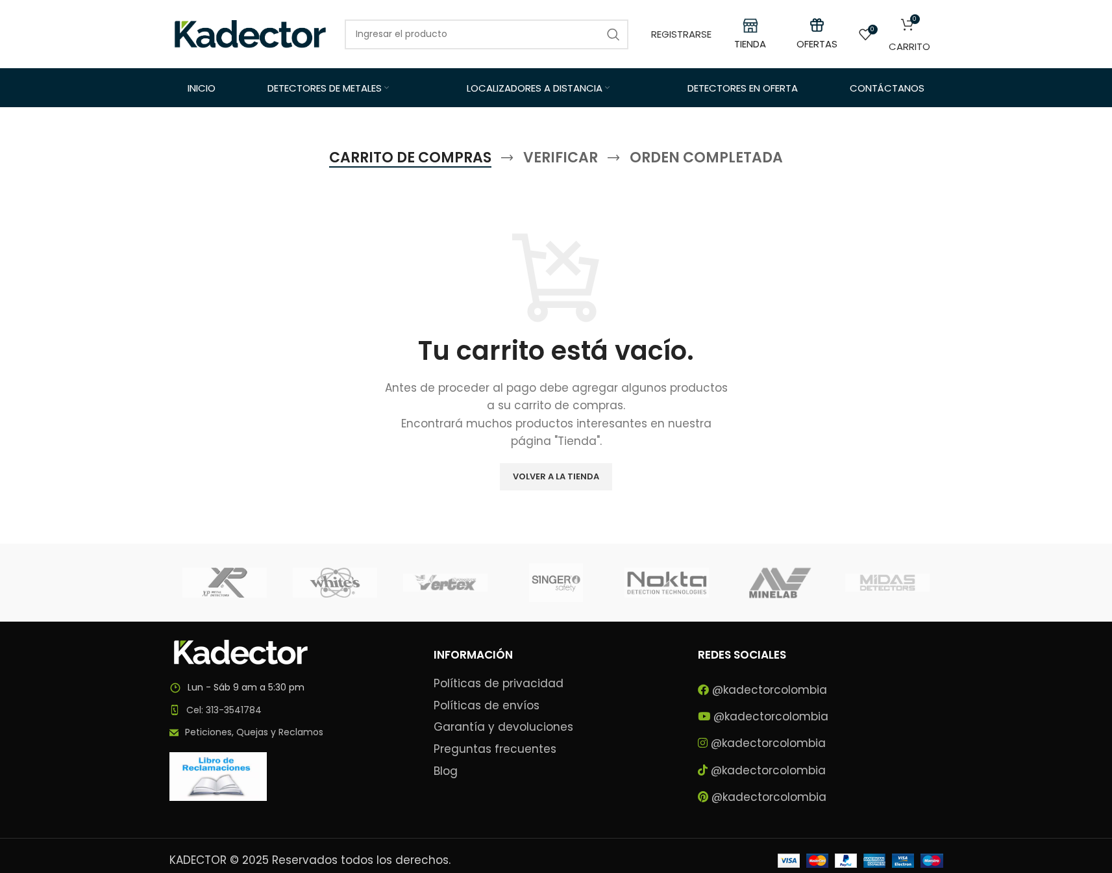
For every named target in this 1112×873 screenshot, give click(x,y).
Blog (446, 771)
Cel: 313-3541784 (224, 709)
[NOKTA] (667, 582)
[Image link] (240, 651)
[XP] (224, 582)
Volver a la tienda (556, 476)
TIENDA (750, 44)
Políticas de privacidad (498, 683)
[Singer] (555, 582)
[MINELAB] (777, 582)
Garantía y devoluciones (503, 727)
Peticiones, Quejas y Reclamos (254, 732)
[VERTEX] (445, 582)
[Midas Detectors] (887, 582)
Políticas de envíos (486, 705)
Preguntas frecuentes (495, 749)
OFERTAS (817, 44)
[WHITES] (335, 582)
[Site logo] (250, 33)
